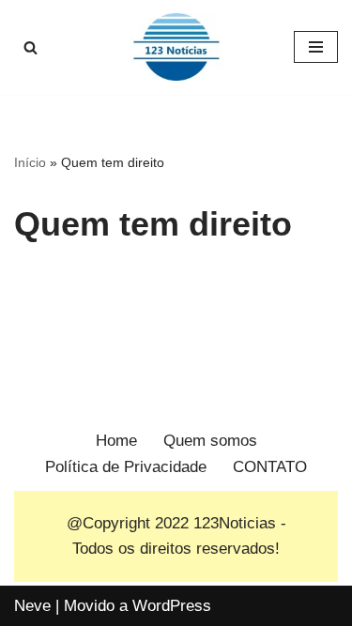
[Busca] (30, 47)
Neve (32, 606)
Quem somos (210, 441)
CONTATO (270, 467)
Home (116, 441)
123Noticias (234, 523)
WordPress (171, 606)
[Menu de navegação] (316, 47)
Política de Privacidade (126, 467)
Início (30, 162)
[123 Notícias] (176, 47)
